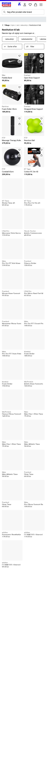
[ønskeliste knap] (30, 4)
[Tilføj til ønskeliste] (19, 56)
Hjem (13, 25)
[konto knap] (24, 4)
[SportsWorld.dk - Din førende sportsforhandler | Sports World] (6, 4)
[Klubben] (19, 4)
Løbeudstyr (24, 25)
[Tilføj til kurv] (19, 61)
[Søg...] (4, 12)
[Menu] (41, 4)
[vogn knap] (35, 4)
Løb (17, 25)
